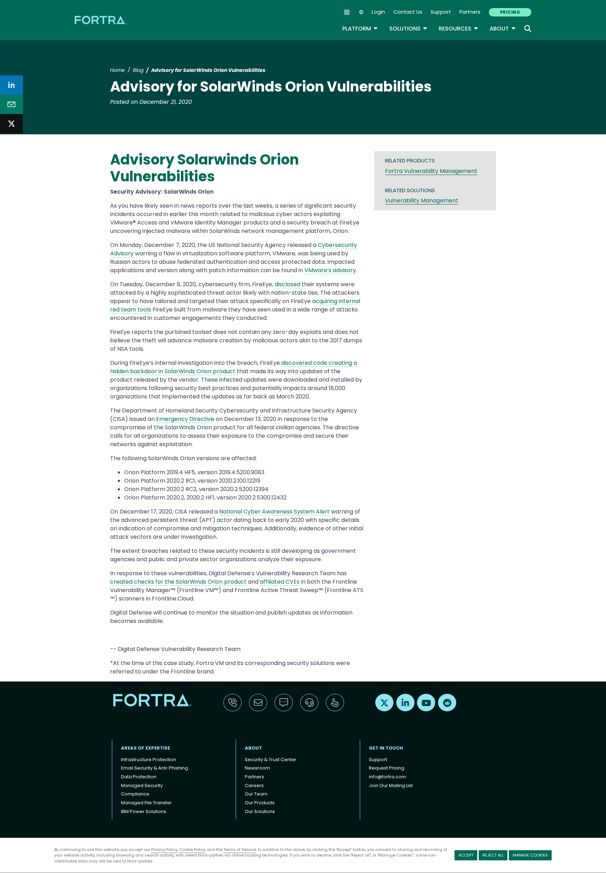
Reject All (493, 855)
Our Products (260, 802)
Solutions (408, 29)
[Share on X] (11, 123)
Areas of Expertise (145, 748)
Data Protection (138, 776)
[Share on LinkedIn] (11, 85)
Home (117, 70)
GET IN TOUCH (386, 748)
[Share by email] (11, 104)
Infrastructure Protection (148, 759)
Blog (138, 70)
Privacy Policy (164, 849)
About (503, 29)
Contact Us (407, 11)
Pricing (510, 12)
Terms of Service (239, 849)
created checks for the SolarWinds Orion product (178, 582)
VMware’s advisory (330, 270)
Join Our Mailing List (391, 785)
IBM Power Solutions (143, 811)
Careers (254, 785)
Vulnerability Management (421, 200)
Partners (469, 11)
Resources (458, 29)
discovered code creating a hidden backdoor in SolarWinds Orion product (233, 367)
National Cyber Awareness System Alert (274, 512)
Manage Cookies (530, 855)
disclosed (287, 284)
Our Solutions (260, 811)
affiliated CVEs (279, 582)
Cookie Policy (192, 849)
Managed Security (142, 785)
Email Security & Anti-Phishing (154, 768)
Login (378, 11)
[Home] (101, 20)
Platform (360, 29)
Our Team (256, 794)
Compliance (135, 794)
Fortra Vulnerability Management (431, 171)
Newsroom (257, 768)
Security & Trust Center (270, 759)
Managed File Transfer (146, 802)
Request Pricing (386, 768)
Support (441, 11)
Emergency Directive (185, 419)
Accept (465, 855)
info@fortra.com (387, 776)
